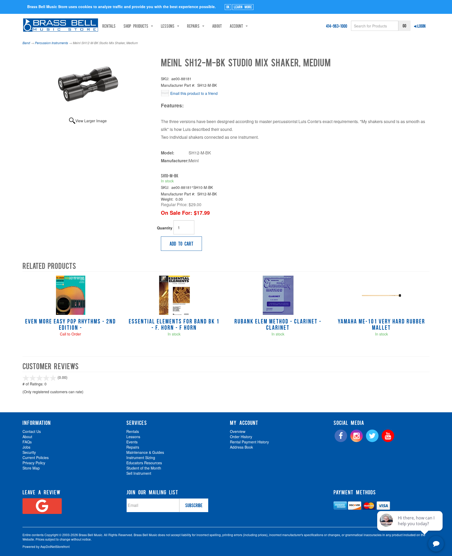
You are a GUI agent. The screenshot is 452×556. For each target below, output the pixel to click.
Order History (241, 436)
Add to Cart (181, 243)
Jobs (26, 447)
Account (237, 26)
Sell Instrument (138, 473)
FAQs (27, 441)
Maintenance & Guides (145, 452)
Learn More (243, 7)
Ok (228, 7)
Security (29, 452)
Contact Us (31, 431)
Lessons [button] (169, 26)
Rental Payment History (249, 441)
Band (26, 42)
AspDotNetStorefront (55, 546)
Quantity (164, 227)
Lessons (133, 436)
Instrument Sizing (140, 457)
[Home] (60, 25)
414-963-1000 (336, 26)
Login (421, 26)
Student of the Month (143, 468)
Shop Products (136, 26)
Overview (237, 431)
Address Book (241, 447)
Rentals (109, 26)
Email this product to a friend (194, 93)
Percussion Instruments (51, 42)
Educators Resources (144, 462)
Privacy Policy (33, 462)
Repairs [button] (194, 26)
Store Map (31, 468)
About (217, 26)
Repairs (132, 447)
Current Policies (35, 457)
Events (132, 441)
